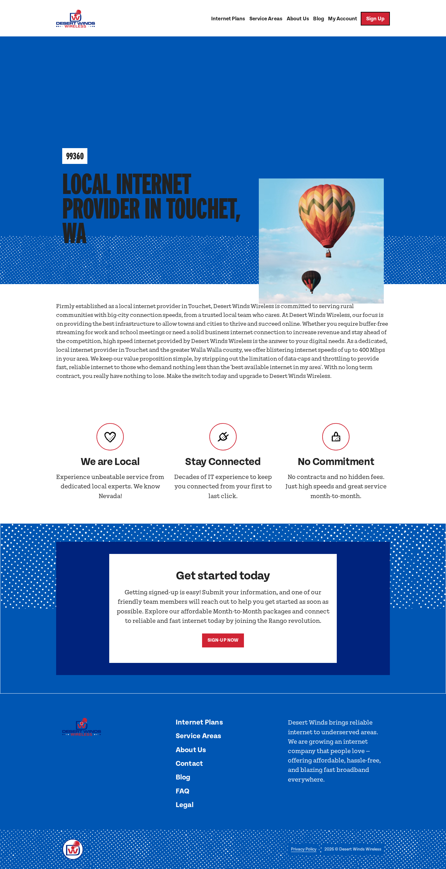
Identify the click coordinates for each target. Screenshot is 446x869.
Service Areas (265, 19)
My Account (342, 19)
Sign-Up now (223, 640)
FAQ (183, 791)
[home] (75, 19)
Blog (318, 19)
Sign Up (375, 19)
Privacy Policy (303, 849)
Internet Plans (228, 19)
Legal (185, 805)
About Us (298, 19)
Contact (189, 763)
